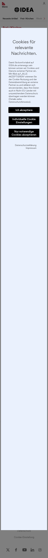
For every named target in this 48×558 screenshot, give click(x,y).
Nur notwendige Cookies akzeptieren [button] (24, 133)
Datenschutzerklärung (25, 145)
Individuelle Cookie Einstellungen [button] (24, 121)
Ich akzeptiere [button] (24, 110)
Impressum (31, 148)
